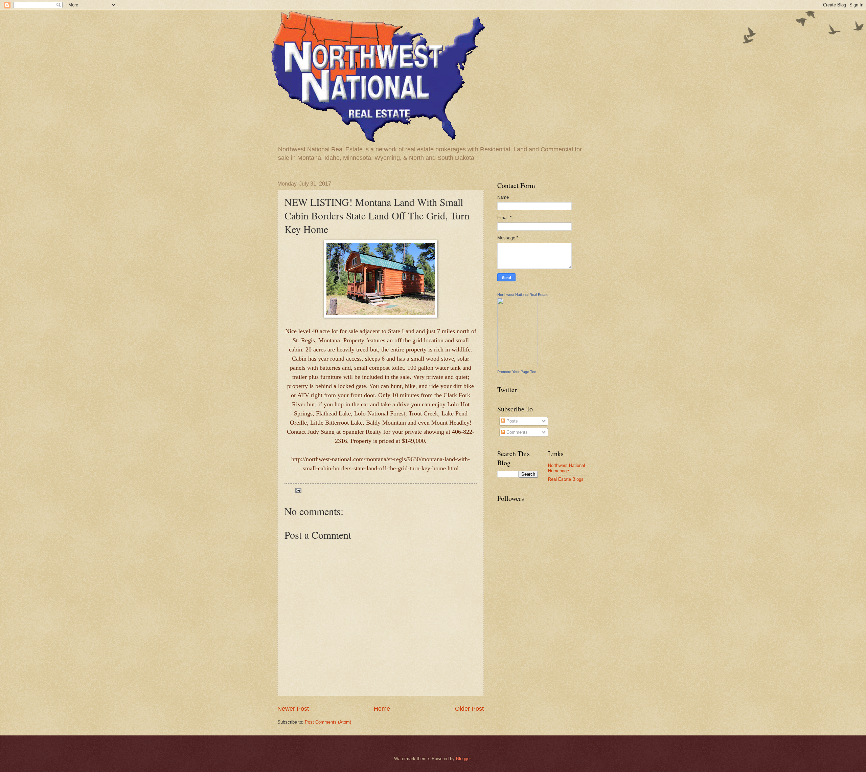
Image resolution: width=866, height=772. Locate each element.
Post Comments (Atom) (328, 722)
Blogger (463, 758)
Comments (516, 432)
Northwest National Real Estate (522, 295)
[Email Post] (298, 490)
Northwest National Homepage (566, 468)
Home (382, 708)
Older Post (469, 708)
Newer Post (293, 708)
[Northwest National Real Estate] (517, 365)
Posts (511, 421)
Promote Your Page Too (516, 372)
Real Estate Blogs (566, 479)
